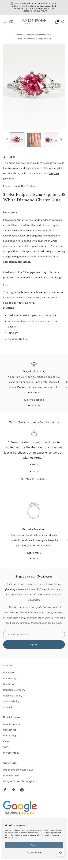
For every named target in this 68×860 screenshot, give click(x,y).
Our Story (8, 672)
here (31, 302)
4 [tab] (39, 405)
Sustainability (11, 701)
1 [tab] (29, 405)
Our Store (9, 684)
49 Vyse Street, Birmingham (19, 781)
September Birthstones (37, 34)
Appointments (11, 724)
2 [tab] (32, 405)
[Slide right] (60, 140)
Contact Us (9, 729)
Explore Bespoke (34, 399)
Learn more (34, 552)
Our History (10, 678)
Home (19, 34)
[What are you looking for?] (63, 21)
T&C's (6, 747)
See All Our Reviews (32, 479)
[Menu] (5, 22)
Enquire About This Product (19, 186)
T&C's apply (43, 589)
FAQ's (6, 741)
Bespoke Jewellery (14, 689)
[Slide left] (7, 140)
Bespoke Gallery (12, 695)
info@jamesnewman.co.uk (18, 769)
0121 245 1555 (11, 775)
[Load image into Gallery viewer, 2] (34, 140)
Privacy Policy (11, 752)
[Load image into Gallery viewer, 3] (51, 140)
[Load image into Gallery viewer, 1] (17, 140)
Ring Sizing (9, 735)
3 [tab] (35, 405)
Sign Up (34, 644)
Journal (7, 707)
